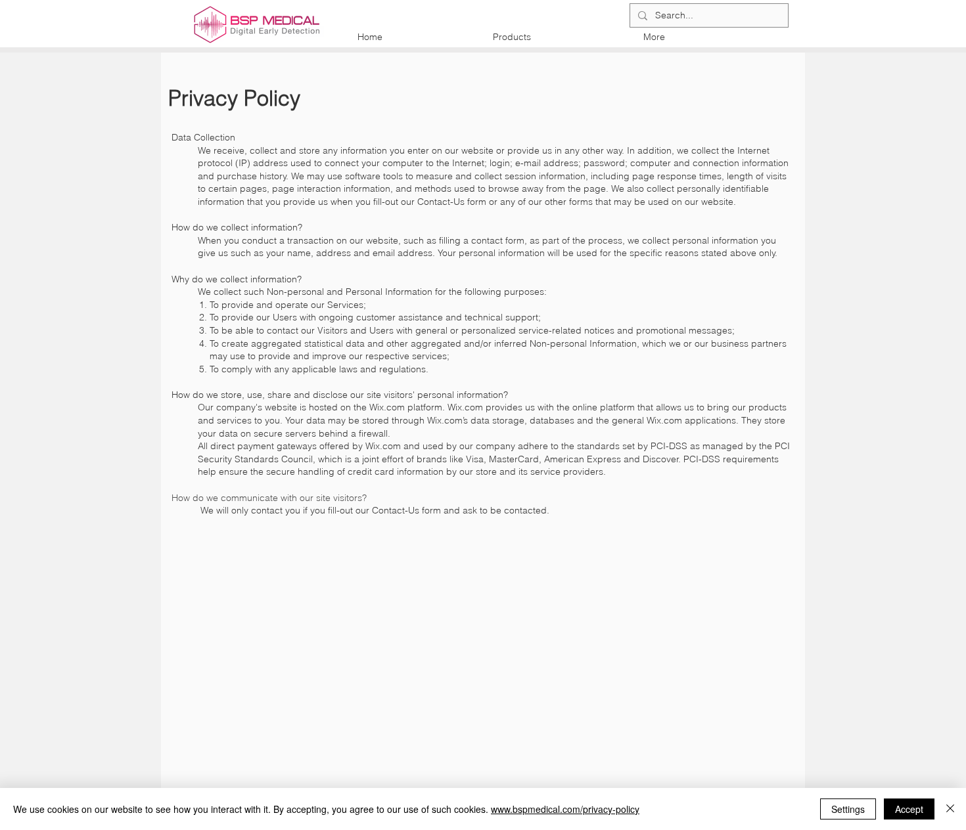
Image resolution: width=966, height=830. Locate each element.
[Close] (950, 808)
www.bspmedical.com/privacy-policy (565, 809)
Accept (909, 809)
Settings (848, 809)
